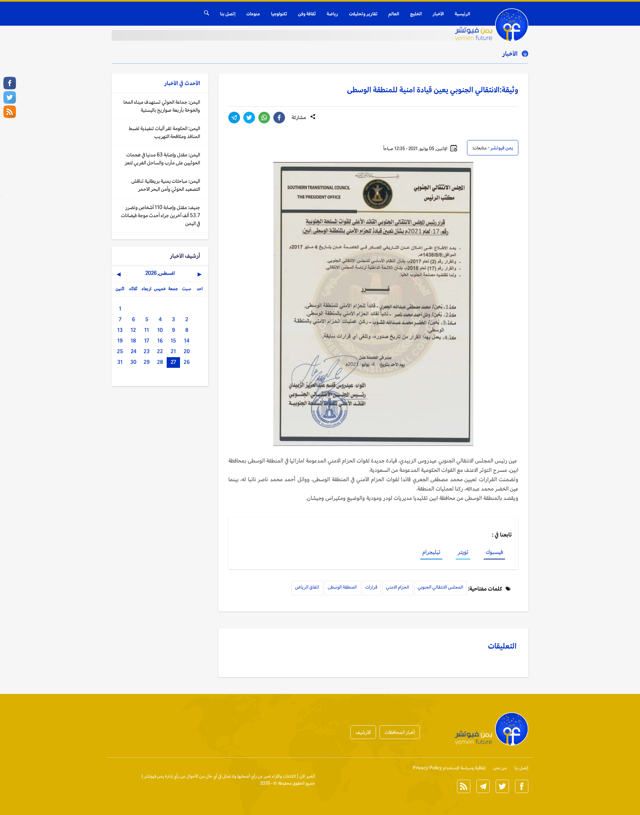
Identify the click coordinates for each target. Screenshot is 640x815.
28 (160, 362)
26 (187, 362)
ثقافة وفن (307, 14)
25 (120, 351)
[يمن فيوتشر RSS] (9, 111)
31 (120, 362)
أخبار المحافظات (400, 732)
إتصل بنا (227, 14)
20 (187, 351)
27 (173, 362)
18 (133, 340)
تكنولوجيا (279, 14)
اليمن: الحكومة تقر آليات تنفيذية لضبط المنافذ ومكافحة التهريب (164, 132)
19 (120, 340)
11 (146, 330)
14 (186, 340)
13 (120, 330)
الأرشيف (363, 732)
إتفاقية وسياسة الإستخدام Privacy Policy (449, 768)
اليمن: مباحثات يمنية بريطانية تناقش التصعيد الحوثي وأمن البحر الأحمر (165, 185)
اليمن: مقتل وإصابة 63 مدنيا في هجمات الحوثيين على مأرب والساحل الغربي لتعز (162, 158)
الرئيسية (462, 14)
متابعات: (479, 148)
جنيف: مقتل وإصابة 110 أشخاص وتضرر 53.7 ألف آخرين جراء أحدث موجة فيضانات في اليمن (160, 215)
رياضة (332, 14)
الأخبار (438, 14)
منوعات (253, 14)
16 (160, 340)
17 (146, 340)
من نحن (500, 768)
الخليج (416, 14)
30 (133, 362)
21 (173, 351)
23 (147, 351)
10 (160, 330)
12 (133, 330)
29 (147, 362)
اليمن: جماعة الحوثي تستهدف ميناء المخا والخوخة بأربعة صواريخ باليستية (161, 106)
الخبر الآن (307, 776)
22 (160, 351)
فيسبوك (494, 552)
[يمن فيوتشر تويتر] (9, 97)
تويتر (463, 552)
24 (133, 351)
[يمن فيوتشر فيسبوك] (9, 83)
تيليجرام (431, 552)
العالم (393, 14)
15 (173, 340)
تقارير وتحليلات (363, 14)
